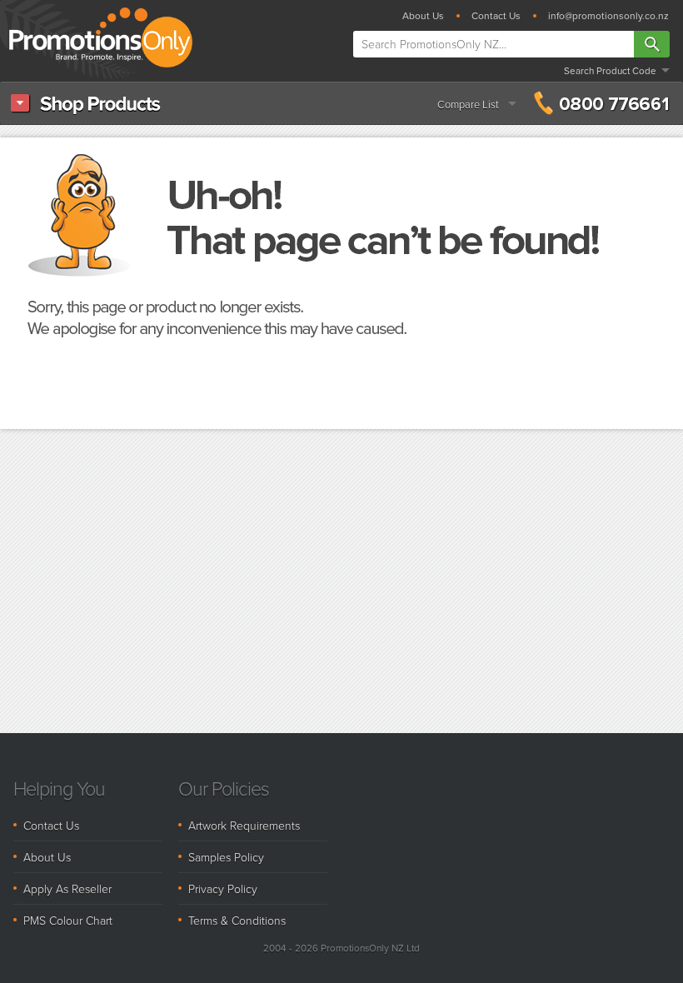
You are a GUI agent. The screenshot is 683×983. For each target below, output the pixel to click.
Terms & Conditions (237, 920)
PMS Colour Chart (67, 920)
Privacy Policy (222, 888)
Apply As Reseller (67, 888)
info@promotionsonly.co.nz (608, 16)
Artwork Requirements (244, 825)
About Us (423, 16)
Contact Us (496, 16)
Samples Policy (226, 857)
